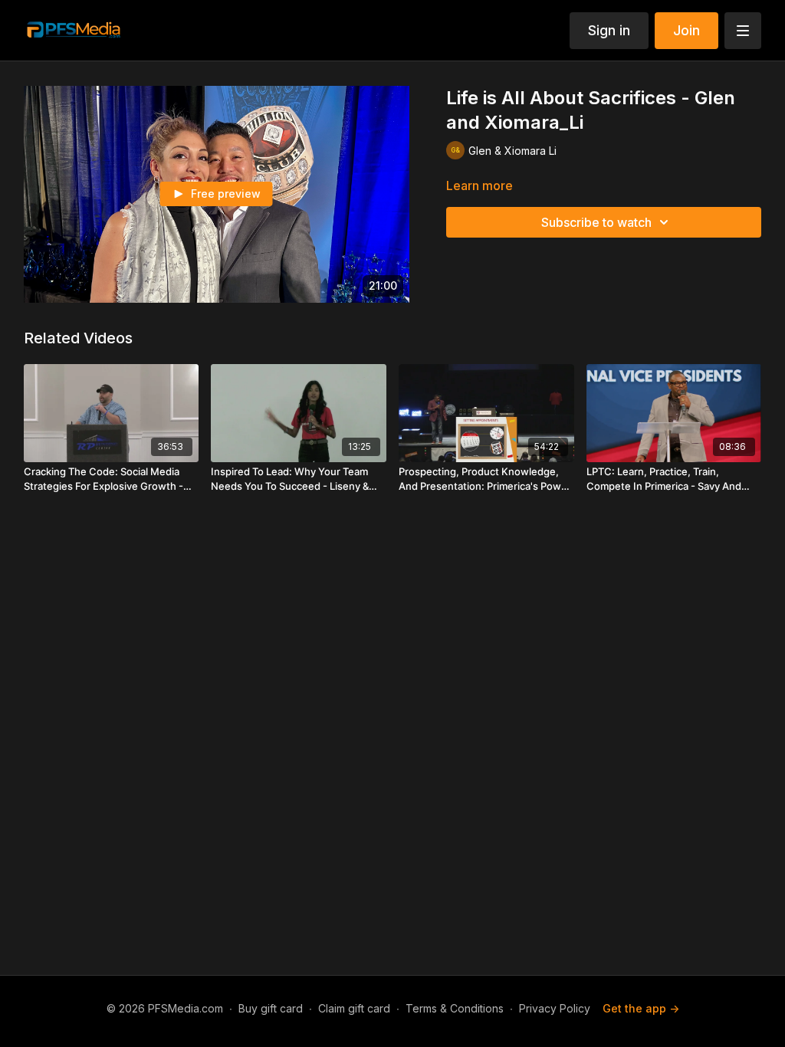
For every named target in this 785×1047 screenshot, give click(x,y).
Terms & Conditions (455, 1008)
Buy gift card (270, 1008)
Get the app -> (641, 1008)
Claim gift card (354, 1008)
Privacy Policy (554, 1008)
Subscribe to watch (596, 222)
